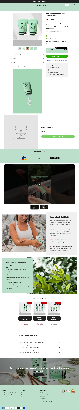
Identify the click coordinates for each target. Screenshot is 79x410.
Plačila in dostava (25, 398)
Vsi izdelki (4, 401)
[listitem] (39, 1)
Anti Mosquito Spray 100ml (7, 394)
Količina (43, 133)
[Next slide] (42, 29)
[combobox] (67, 5)
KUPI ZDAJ (39, 374)
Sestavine (47, 8)
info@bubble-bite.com (45, 392)
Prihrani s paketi (5, 398)
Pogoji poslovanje (25, 396)
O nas (53, 8)
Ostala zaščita (5, 396)
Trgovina (32, 8)
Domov (26, 8)
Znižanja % (40, 8)
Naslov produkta (47, 127)
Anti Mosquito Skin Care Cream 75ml (9, 392)
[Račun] (71, 5)
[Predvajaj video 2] (44, 207)
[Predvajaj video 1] (35, 207)
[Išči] (76, 5)
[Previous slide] (13, 29)
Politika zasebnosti (25, 401)
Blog (22, 394)
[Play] (39, 184)
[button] (57, 50)
